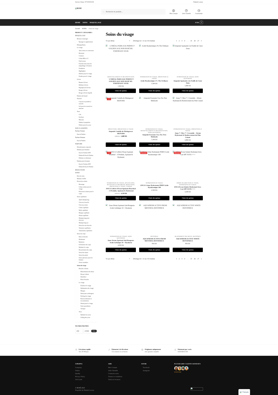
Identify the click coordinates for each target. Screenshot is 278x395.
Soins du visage (81, 265)
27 (198, 41)
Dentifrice (154, 236)
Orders (77, 370)
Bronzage (81, 184)
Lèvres (79, 79)
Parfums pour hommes (83, 161)
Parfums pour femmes (83, 149)
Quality (77, 373)
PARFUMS (78, 144)
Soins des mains (83, 252)
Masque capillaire (84, 213)
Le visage (80, 47)
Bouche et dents (83, 268)
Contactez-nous (113, 373)
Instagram (146, 370)
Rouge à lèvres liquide (85, 93)
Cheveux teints (83, 205)
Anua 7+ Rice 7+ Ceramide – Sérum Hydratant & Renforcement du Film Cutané (188, 135)
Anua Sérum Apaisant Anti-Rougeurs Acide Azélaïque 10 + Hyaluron (121, 241)
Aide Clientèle (186, 13)
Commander (199, 13)
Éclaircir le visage (86, 285)
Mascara (81, 120)
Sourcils (79, 98)
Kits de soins (129, 183)
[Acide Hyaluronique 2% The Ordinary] (154, 60)
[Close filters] (97, 33)
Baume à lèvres (83, 82)
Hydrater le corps (84, 247)
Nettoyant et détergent (116, 184)
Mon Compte (174, 13)
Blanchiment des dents (183, 236)
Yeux (78, 111)
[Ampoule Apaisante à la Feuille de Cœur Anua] (188, 60)
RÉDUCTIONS (112, 129)
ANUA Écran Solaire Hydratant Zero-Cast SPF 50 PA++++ (187, 188)
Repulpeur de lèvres (85, 87)
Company (78, 367)
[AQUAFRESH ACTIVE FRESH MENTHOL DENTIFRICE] (154, 219)
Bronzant (81, 53)
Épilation (81, 242)
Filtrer (94, 331)
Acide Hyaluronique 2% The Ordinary (154, 81)
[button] (199, 22)
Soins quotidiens (154, 132)
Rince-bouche (85, 279)
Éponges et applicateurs (86, 42)
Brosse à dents (85, 274)
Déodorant (82, 239)
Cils (80, 114)
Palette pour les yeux (85, 125)
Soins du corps (81, 233)
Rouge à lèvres (83, 90)
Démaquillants (81, 45)
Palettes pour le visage (85, 73)
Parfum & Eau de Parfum (86, 155)
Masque (83, 291)
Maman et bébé (81, 178)
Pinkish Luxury (198, 2)
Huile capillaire (83, 210)
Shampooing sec (83, 223)
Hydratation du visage (148, 76)
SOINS (84, 28)
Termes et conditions (115, 376)
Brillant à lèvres (83, 85)
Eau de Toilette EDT (85, 153)
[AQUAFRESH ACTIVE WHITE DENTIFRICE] (188, 219)
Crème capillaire (83, 207)
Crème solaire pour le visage (187, 183)
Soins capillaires (82, 196)
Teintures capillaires (85, 228)
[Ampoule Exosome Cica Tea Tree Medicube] (154, 112)
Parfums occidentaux (85, 158)
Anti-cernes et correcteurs (86, 50)
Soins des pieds (83, 255)
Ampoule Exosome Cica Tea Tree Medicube (154, 136)
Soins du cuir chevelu (85, 225)
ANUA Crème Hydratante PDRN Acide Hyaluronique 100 (154, 186)
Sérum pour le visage (125, 129)
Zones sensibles (83, 262)
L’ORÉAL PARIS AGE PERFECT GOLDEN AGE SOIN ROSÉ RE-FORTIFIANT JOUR (121, 81)
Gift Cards (78, 379)
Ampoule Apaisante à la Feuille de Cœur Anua (187, 82)
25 (191, 41)
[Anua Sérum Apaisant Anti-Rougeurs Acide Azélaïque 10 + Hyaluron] (121, 219)
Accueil (77, 28)
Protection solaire (82, 181)
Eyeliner (81, 117)
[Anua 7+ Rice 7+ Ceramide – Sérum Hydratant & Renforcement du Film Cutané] (188, 112)
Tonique (129, 186)
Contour (81, 56)
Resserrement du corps (85, 250)
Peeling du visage (86, 296)
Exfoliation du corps (85, 244)
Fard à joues (82, 61)
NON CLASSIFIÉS (81, 128)
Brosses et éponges (82, 39)
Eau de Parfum (81, 134)
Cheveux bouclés (84, 202)
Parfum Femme (80, 131)
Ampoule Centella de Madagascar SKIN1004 (121, 132)
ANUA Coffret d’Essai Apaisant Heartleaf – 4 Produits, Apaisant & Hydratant (121, 190)
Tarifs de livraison (114, 379)
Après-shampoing (84, 200)
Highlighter (82, 71)
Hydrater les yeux (86, 315)
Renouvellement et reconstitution (120, 76)
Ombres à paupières (84, 122)
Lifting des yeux (85, 317)
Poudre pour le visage (85, 76)
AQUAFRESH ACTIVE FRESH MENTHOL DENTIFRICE (154, 240)
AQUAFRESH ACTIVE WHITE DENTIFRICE (187, 240)
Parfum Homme (80, 137)
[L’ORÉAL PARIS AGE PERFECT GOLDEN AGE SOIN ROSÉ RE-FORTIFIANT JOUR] (121, 60)
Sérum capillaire (83, 215)
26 (195, 41)
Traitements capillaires (85, 230)
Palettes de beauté (82, 96)
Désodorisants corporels (84, 147)
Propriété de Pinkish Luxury (84, 390)
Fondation (82, 68)
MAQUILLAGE (80, 35)
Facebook (146, 367)
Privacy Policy (80, 376)
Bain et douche (83, 237)
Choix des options (121, 91)
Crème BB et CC (84, 58)
